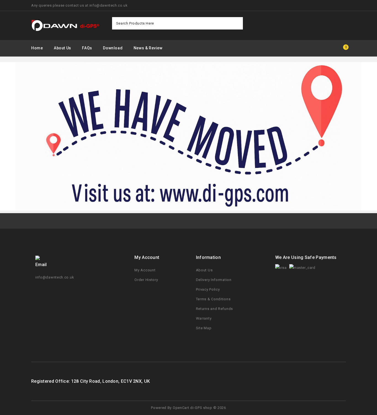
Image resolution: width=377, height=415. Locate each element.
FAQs (87, 48)
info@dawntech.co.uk (54, 277)
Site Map (204, 328)
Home (37, 48)
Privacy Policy (208, 289)
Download (113, 48)
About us (62, 48)
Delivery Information (214, 280)
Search (236, 23)
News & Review (148, 48)
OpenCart (181, 408)
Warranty (204, 318)
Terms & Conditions (213, 299)
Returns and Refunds (214, 309)
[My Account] (325, 48)
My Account (144, 270)
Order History (146, 280)
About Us (204, 270)
